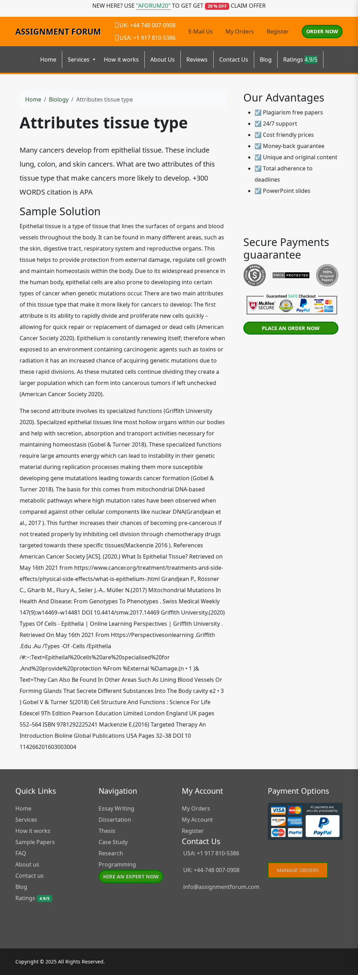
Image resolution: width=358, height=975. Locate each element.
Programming (117, 864)
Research (111, 853)
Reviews (197, 59)
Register (278, 31)
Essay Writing (116, 808)
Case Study (113, 842)
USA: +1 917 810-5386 (210, 853)
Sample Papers (35, 842)
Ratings (300, 59)
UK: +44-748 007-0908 (210, 870)
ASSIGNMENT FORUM (58, 31)
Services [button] (79, 59)
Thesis (107, 831)
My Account (197, 819)
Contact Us (233, 59)
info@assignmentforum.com (221, 887)
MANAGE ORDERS (298, 870)
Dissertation (115, 819)
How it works (121, 59)
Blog (266, 59)
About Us (162, 59)
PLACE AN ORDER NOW (291, 328)
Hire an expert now (131, 876)
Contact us (29, 875)
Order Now (322, 31)
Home (48, 59)
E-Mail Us (200, 31)
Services (26, 819)
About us (27, 864)
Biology (59, 99)
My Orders (239, 31)
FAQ (20, 853)
